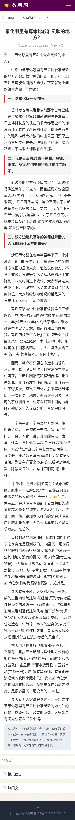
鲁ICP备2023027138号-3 (49, 813)
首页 (11, 18)
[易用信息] (20, 9)
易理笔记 (29, 18)
